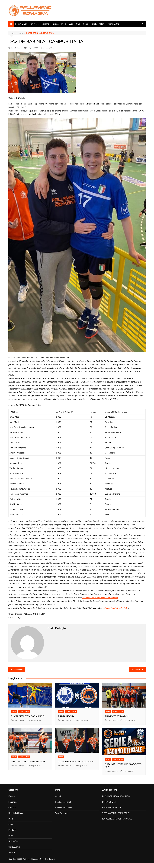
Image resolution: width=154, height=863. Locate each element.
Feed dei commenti (63, 808)
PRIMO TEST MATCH (116, 716)
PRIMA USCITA (66, 716)
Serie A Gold (13, 841)
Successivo (135, 669)
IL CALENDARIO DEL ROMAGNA (76, 761)
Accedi (58, 796)
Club (78, 24)
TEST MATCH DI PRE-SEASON (28, 761)
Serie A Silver (21, 24)
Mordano (45, 24)
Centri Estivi (113, 24)
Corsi (85, 24)
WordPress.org (61, 813)
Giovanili (46, 48)
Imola (63, 24)
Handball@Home (98, 24)
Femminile (34, 24)
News (52, 48)
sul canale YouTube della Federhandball (100, 597)
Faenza (55, 24)
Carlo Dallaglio (16, 48)
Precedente (18, 669)
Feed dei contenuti (63, 802)
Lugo (71, 24)
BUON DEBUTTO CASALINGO (28, 716)
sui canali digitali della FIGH (115, 608)
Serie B (11, 852)
